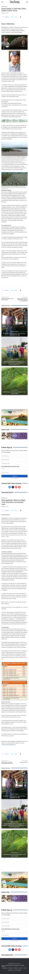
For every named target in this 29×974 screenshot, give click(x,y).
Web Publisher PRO (17, 963)
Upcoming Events (7, 492)
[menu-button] (2, 2)
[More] (20, 17)
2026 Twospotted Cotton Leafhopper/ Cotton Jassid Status (14, 392)
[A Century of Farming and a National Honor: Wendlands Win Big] (14, 322)
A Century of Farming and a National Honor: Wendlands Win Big (14, 334)
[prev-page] (2, 398)
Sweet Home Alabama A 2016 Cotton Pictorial (7, 299)
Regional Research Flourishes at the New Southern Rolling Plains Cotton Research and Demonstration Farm (14, 362)
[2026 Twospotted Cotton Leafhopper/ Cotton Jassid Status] (14, 380)
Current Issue (4, 6)
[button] (27, 2)
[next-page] (4, 398)
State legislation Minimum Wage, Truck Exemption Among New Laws (22, 299)
